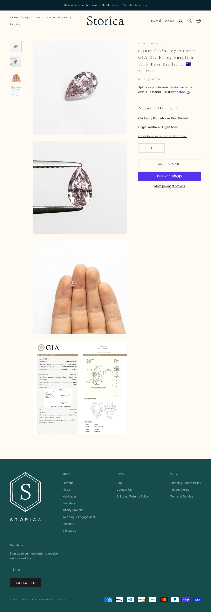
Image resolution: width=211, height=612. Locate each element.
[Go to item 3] (15, 76)
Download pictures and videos (162, 136)
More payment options (169, 186)
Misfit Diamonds (149, 43)
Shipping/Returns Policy (133, 496)
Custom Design (20, 17)
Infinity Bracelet (72, 510)
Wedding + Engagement (78, 517)
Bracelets (68, 503)
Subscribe (25, 582)
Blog (120, 482)
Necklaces (69, 496)
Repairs (15, 24)
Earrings (67, 482)
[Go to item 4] (15, 91)
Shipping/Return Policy (185, 482)
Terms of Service (181, 496)
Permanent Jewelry (58, 17)
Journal (156, 20)
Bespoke (68, 523)
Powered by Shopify (53, 599)
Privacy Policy (179, 489)
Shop (38, 17)
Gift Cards (69, 530)
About (169, 20)
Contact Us (124, 489)
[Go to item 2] (15, 61)
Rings (66, 489)
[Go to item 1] (15, 46)
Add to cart (170, 163)
